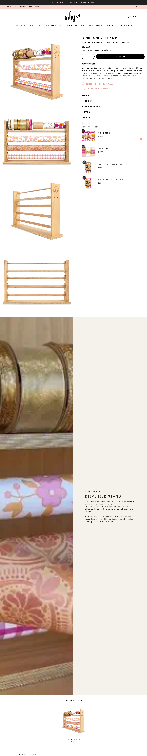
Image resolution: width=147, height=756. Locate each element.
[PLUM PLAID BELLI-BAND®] (88, 167)
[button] (20, 26)
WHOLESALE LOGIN (35, 7)
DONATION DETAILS (91, 107)
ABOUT (8, 7)
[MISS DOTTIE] (88, 136)
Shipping (85, 50)
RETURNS (86, 118)
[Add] (141, 139)
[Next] (140, 2)
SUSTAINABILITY (20, 7)
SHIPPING (86, 112)
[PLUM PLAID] (88, 151)
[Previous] (7, 2)
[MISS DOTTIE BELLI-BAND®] (88, 183)
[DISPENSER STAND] (73, 721)
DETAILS (85, 96)
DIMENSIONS (88, 101)
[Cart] (140, 17)
